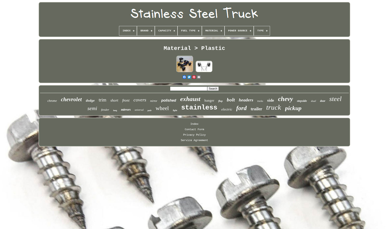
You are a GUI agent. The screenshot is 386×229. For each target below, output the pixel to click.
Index (194, 124)
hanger (209, 100)
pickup (293, 108)
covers (139, 99)
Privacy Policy (194, 134)
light (175, 110)
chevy (285, 98)
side (270, 100)
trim (102, 99)
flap (220, 100)
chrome (52, 100)
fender (105, 109)
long (115, 110)
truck (273, 107)
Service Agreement (194, 140)
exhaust (190, 98)
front (125, 100)
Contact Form (194, 129)
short (114, 100)
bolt (231, 99)
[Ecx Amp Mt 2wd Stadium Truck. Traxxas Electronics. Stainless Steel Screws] (185, 71)
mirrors (126, 109)
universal (139, 109)
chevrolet (71, 99)
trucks (260, 101)
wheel (162, 108)
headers (246, 99)
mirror (153, 100)
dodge (90, 100)
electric (226, 109)
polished (168, 100)
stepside (302, 100)
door (322, 100)
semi (92, 108)
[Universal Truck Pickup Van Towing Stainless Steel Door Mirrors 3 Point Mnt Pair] (204, 71)
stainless (199, 107)
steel (335, 98)
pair (150, 110)
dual (313, 100)
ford (241, 108)
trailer (256, 108)
